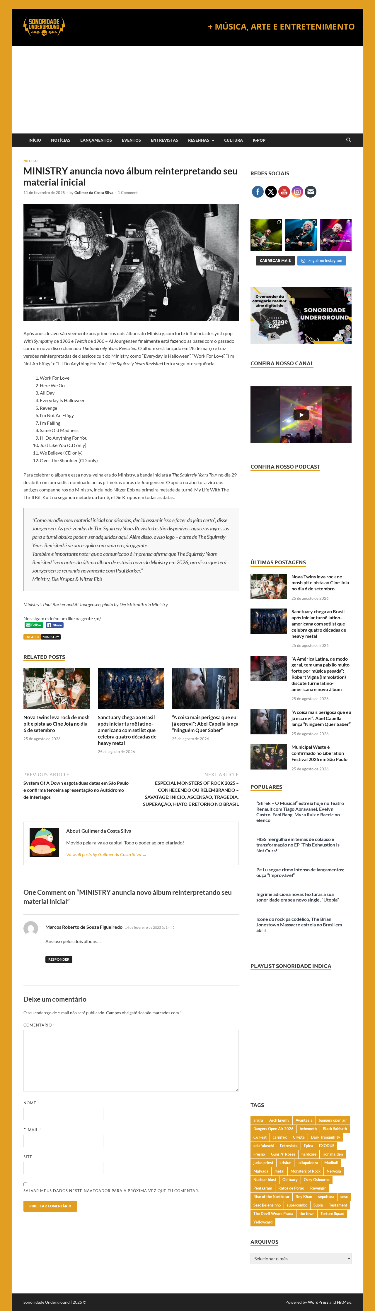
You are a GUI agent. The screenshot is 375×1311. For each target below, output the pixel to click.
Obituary (290, 1179)
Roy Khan (304, 1196)
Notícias (60, 140)
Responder (58, 959)
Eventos (131, 140)
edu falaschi (263, 1145)
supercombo (297, 1205)
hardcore (308, 1154)
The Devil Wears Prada (273, 1213)
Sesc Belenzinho (267, 1205)
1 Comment (128, 192)
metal (279, 1171)
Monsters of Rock (306, 1171)
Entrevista (289, 1145)
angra (258, 1120)
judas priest (263, 1162)
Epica (308, 1145)
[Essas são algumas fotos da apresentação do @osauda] (266, 235)
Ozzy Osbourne (317, 1179)
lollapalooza (307, 1162)
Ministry (50, 637)
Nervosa (334, 1171)
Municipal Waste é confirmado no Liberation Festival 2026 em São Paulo (319, 753)
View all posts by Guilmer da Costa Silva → (106, 854)
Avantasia (304, 1120)
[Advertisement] (187, 90)
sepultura (326, 1196)
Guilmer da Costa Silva (93, 192)
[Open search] (348, 140)
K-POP (259, 140)
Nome (31, 1103)
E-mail (32, 1129)
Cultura (233, 140)
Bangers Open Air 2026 (273, 1128)
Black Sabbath (335, 1128)
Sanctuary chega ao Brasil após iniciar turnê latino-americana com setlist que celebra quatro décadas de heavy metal (127, 730)
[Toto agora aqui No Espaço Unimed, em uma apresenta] (336, 235)
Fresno (259, 1154)
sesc (344, 1196)
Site (28, 1156)
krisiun (285, 1162)
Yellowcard (262, 1222)
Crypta (299, 1137)
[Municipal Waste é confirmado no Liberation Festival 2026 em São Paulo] (268, 747)
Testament (338, 1205)
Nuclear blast (264, 1179)
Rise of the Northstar (271, 1196)
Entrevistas (164, 140)
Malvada (260, 1171)
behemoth (308, 1128)
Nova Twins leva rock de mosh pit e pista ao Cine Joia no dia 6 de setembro (56, 723)
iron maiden (333, 1154)
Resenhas (198, 140)
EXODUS (326, 1145)
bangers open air (333, 1120)
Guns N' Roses (283, 1154)
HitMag (344, 1302)
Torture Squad (332, 1213)
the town (306, 1213)
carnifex (280, 1137)
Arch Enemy (279, 1120)
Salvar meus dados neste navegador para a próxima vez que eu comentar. (111, 1190)
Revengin (318, 1188)
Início (34, 140)
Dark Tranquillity (325, 1137)
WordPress (318, 1302)
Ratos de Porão (291, 1188)
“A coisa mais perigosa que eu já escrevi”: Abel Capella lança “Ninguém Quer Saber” (205, 723)
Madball (331, 1162)
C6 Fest (260, 1137)
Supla (318, 1205)
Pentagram (262, 1188)
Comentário (39, 1025)
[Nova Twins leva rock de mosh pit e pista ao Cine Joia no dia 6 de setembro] (56, 690)
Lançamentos (96, 140)
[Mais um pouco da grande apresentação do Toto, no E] (301, 235)
